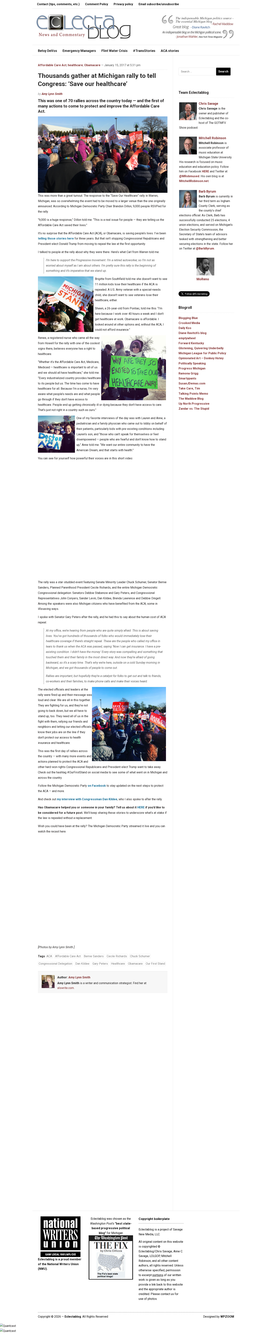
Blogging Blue (188, 318)
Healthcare (118, 963)
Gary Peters (100, 963)
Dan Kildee (82, 963)
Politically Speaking (192, 363)
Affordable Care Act (52, 65)
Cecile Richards (117, 956)
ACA (49, 956)
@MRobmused (189, 176)
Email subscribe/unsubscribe (159, 4)
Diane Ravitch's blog (192, 333)
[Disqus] (102, 1050)
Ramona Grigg (188, 373)
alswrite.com (65, 988)
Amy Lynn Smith (52, 94)
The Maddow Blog (191, 398)
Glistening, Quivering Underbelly (201, 348)
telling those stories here (56, 238)
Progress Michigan (192, 368)
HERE (141, 807)
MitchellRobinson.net (194, 181)
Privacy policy (123, 4)
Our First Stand (155, 963)
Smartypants (187, 378)
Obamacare (92, 65)
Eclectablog (73, 1316)
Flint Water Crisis (114, 51)
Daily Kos (185, 328)
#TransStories (144, 51)
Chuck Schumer (140, 956)
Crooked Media (189, 323)
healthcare (75, 65)
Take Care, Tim (189, 388)
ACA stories (170, 51)
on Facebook (97, 785)
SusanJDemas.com (192, 383)
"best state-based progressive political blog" (112, 1228)
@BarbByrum (205, 248)
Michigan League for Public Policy (202, 353)
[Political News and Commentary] (83, 26)
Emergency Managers (79, 51)
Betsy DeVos (47, 51)
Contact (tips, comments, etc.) (58, 4)
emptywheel (187, 338)
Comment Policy (96, 4)
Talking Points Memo (193, 393)
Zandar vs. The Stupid (194, 408)
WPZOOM (227, 1316)
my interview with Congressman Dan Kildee (87, 799)
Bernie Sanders (94, 956)
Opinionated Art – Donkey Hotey (201, 358)
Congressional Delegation (55, 963)
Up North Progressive (194, 403)
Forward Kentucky (191, 343)
